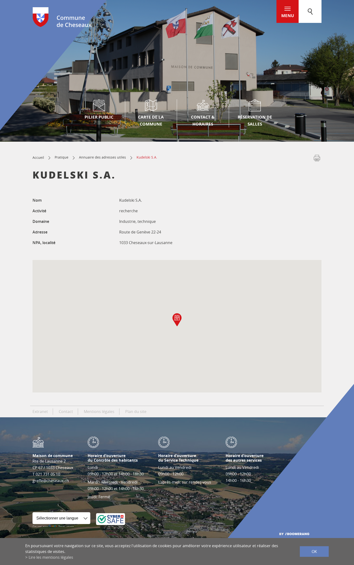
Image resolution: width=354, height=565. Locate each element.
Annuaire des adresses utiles (102, 157)
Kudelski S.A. (147, 157)
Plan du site (135, 411)
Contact (66, 411)
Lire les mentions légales (51, 557)
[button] (177, 319)
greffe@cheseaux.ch (51, 480)
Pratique (61, 157)
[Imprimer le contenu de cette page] (317, 159)
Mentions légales (99, 411)
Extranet (40, 411)
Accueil (38, 157)
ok (314, 551)
